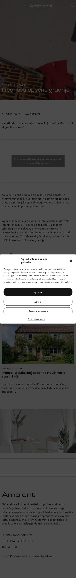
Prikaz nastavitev (38, 311)
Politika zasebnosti (36, 319)
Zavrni (38, 301)
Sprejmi (38, 292)
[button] (70, 260)
